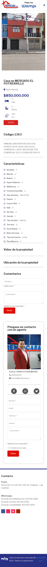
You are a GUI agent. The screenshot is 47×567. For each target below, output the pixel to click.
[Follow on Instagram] (8, 511)
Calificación (9, 286)
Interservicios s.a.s (40, 559)
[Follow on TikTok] (13, 511)
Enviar (9, 310)
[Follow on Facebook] (3, 511)
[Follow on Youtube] (18, 511)
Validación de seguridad (14, 306)
